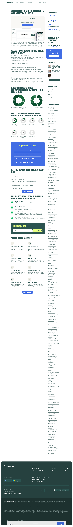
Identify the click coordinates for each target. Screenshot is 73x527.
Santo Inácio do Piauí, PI (53, 448)
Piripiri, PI (50, 94)
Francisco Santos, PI (52, 182)
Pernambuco (21, 502)
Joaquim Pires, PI (51, 215)
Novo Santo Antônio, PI (53, 325)
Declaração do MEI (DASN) (37, 470)
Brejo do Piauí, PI (51, 126)
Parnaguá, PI (50, 111)
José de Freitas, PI (51, 365)
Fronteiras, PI (50, 353)
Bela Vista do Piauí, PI (52, 239)
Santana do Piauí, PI (52, 370)
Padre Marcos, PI (51, 179)
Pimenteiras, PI (51, 210)
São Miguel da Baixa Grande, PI (54, 424)
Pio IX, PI (50, 206)
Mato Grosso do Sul (62, 501)
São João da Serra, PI (52, 214)
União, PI (50, 305)
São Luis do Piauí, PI (52, 169)
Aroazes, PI (50, 445)
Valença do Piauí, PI (52, 260)
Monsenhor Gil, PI (51, 204)
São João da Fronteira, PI (53, 447)
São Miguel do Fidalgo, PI (53, 416)
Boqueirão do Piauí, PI (52, 233)
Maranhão (51, 501)
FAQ (66, 470)
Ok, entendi (60, 524)
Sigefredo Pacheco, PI (52, 201)
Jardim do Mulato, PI (52, 266)
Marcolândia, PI (51, 453)
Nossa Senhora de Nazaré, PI (54, 167)
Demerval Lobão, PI (52, 129)
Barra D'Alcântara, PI (52, 420)
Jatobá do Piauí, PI (52, 177)
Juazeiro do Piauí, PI (52, 442)
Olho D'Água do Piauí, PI (53, 249)
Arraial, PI (50, 134)
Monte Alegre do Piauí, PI (53, 250)
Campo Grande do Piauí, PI (53, 198)
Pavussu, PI (50, 306)
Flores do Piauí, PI (51, 107)
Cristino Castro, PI (51, 143)
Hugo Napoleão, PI (52, 241)
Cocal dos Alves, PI (52, 223)
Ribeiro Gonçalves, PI (52, 330)
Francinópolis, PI (51, 163)
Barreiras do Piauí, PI (52, 349)
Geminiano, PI (50, 452)
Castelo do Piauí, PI (52, 153)
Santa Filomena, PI (52, 394)
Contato (66, 468)
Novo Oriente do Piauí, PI (53, 110)
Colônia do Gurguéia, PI (53, 147)
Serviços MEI (22, 2)
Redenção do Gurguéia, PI (53, 341)
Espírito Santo (43, 501)
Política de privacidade (65, 520)
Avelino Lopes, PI (51, 421)
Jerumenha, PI (51, 293)
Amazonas (26, 501)
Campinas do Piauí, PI (52, 356)
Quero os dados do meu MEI (25, 158)
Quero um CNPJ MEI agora (24, 150)
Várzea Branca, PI (51, 434)
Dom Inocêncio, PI (51, 156)
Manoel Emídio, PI (51, 135)
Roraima (54, 502)
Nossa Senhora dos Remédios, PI (54, 323)
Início (17, 2)
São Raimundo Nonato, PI (53, 238)
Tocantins (9, 504)
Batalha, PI (50, 428)
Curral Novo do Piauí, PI (53, 166)
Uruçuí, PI (50, 262)
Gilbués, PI (50, 381)
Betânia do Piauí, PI (52, 188)
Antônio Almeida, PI (52, 286)
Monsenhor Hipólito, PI (52, 410)
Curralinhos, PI (51, 276)
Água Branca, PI (51, 396)
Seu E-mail (16, 230)
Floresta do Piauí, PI (52, 193)
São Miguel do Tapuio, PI (53, 314)
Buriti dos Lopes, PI (52, 362)
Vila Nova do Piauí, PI (52, 375)
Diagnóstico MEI (31, 2)
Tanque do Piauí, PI (52, 415)
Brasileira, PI (50, 405)
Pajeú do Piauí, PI (51, 271)
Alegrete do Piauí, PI (52, 137)
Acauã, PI (50, 345)
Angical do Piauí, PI (52, 258)
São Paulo (64, 502)
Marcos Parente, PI (52, 354)
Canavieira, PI (50, 392)
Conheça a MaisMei (27, 191)
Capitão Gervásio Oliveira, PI (53, 319)
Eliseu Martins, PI (51, 195)
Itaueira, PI (50, 373)
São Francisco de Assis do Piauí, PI (53, 358)
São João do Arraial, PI (52, 151)
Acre (15, 501)
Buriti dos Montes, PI (52, 287)
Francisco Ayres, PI (52, 150)
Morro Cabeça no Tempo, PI (54, 295)
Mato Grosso (56, 501)
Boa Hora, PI (50, 426)
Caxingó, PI (50, 191)
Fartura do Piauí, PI (52, 303)
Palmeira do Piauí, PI (52, 121)
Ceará (32, 501)
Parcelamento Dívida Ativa (37, 481)
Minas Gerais (6, 502)
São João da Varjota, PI (53, 308)
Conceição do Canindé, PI (53, 171)
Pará (10, 502)
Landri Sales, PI (51, 378)
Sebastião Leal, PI (51, 311)
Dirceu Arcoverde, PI (52, 383)
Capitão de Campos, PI (52, 407)
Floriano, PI (50, 96)
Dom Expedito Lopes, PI (53, 340)
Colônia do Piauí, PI (52, 273)
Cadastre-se (66, 2)
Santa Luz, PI (50, 228)
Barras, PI (50, 97)
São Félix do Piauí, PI (52, 209)
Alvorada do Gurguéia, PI (53, 142)
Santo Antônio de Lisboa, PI (53, 343)
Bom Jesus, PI (51, 397)
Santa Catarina (58, 502)
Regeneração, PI (51, 313)
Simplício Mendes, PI (52, 124)
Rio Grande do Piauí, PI (52, 290)
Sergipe (5, 504)
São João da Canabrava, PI (53, 412)
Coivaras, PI (50, 116)
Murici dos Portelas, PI (52, 236)
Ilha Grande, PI (51, 218)
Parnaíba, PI (50, 91)
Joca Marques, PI (51, 439)
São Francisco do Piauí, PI (53, 386)
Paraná (16, 502)
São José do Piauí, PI (52, 282)
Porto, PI (50, 298)
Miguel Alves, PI (51, 388)
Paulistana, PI (50, 202)
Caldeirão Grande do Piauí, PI (54, 317)
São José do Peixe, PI (52, 284)
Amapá (22, 501)
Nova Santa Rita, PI (52, 389)
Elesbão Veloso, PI (51, 408)
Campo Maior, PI (51, 127)
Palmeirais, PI (50, 346)
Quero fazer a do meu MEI (24, 162)
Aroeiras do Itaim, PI (52, 174)
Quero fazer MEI (25, 154)
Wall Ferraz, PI (51, 348)
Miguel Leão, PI (51, 274)
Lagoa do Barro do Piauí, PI (53, 281)
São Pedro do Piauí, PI (52, 329)
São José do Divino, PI (52, 119)
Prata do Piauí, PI (51, 333)
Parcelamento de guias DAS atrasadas (40, 477)
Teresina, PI (50, 89)
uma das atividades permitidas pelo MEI (23, 184)
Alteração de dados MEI (37, 472)
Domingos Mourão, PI (52, 316)
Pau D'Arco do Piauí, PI (53, 431)
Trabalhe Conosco (42, 2)
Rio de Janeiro (29, 502)
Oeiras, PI (50, 207)
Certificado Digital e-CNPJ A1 (38, 479)
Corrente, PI (50, 212)
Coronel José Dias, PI (52, 230)
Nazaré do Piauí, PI (52, 131)
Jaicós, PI (50, 361)
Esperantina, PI (51, 321)
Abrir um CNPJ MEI (38, 230)
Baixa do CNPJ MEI (36, 475)
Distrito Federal (37, 501)
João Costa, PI (51, 175)
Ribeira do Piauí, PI (52, 301)
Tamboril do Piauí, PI (52, 183)
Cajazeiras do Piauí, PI (52, 423)
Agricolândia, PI (51, 300)
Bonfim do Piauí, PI (52, 338)
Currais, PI (50, 257)
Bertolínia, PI (50, 139)
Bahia (29, 501)
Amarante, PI (50, 292)
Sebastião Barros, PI (52, 444)
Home (11, 8)
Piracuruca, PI (51, 265)
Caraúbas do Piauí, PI (52, 432)
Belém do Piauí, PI (51, 220)
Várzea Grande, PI (51, 155)
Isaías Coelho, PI (51, 364)
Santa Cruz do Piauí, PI (52, 384)
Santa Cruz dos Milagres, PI (53, 190)
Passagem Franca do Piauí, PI (54, 402)
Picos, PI (49, 93)
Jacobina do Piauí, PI (52, 244)
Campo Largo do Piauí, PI (53, 158)
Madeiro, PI (50, 263)
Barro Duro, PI (51, 108)
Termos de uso (57, 520)
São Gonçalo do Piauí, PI (53, 254)
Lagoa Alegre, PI (51, 185)
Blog (36, 2)
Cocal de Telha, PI (51, 436)
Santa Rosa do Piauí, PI (52, 231)
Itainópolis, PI (50, 391)
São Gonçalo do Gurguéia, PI (54, 372)
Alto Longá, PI (51, 278)
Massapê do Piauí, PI (52, 332)
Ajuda (66, 472)
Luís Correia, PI (51, 289)
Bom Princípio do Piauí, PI (53, 115)
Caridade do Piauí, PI (52, 164)
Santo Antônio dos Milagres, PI (54, 180)
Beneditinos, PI (51, 247)
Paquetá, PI (50, 255)
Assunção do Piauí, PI (52, 399)
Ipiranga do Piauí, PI (52, 450)
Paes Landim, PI (51, 400)
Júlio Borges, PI (51, 279)
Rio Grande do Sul (44, 502)
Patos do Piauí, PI (51, 132)
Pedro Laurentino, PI (52, 246)
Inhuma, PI (50, 234)
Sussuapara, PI (51, 367)
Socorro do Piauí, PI (52, 172)
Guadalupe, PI (51, 437)
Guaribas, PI (50, 187)
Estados (14, 8)
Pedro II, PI (50, 196)
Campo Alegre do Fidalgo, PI (53, 335)
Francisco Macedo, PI (52, 145)
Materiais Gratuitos (56, 472)
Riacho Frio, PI (51, 140)
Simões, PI (50, 226)
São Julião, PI (51, 123)
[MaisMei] (8, 2)
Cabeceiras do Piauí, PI (52, 270)
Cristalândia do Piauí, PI (52, 242)
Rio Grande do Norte (36, 502)
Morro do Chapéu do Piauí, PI (54, 309)
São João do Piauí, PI (52, 429)
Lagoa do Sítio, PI (51, 113)
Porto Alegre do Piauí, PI (53, 268)
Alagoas (18, 501)
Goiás (47, 501)
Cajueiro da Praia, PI (52, 418)
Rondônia (50, 502)
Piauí (17, 8)
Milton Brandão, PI (51, 159)
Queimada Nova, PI (52, 440)
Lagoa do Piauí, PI (51, 148)
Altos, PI (49, 222)
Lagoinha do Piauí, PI (52, 377)
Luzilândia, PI (50, 252)
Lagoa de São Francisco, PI (53, 404)
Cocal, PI (50, 351)
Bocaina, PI (50, 337)
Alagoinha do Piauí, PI (52, 217)
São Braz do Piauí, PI (52, 199)
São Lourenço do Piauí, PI (53, 327)
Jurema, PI (50, 369)
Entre (61, 2)
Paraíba (13, 502)
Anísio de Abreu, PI (52, 297)
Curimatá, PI (50, 225)
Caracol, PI (50, 380)
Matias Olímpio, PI (51, 161)
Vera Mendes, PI (51, 118)
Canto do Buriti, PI (51, 413)
